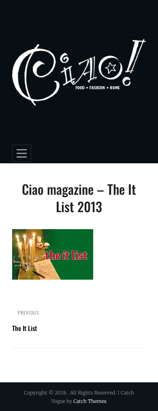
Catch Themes (90, 401)
